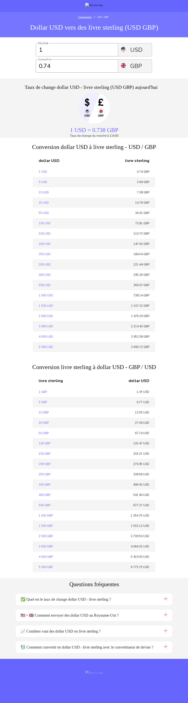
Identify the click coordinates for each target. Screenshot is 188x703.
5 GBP (43, 402)
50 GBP (44, 433)
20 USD (44, 203)
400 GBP (44, 495)
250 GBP (44, 474)
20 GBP (44, 423)
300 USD (45, 264)
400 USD (45, 275)
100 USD (45, 223)
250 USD (45, 254)
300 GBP (44, 485)
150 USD (45, 234)
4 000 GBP (46, 557)
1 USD (43, 172)
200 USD (45, 244)
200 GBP (44, 464)
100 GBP (44, 443)
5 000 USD (46, 347)
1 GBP (43, 392)
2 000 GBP (46, 536)
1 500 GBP (46, 526)
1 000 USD (46, 295)
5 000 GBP (46, 567)
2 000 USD (46, 316)
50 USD (44, 213)
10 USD (44, 192)
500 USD (45, 285)
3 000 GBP (46, 546)
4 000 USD (46, 337)
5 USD (43, 182)
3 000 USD (46, 326)
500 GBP (44, 505)
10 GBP (44, 412)
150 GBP (44, 454)
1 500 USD (46, 306)
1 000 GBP (46, 515)
